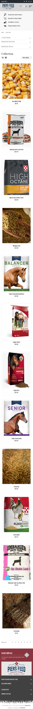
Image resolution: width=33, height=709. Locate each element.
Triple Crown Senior (16, 438)
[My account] (28, 1)
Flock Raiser (16, 535)
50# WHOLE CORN (16, 101)
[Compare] (24, 1)
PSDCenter (22, 708)
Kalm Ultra (16, 390)
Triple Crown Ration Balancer (16, 294)
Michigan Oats (16, 246)
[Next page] (30, 642)
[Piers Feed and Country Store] (8, 6)
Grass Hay (16, 486)
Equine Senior (16, 342)
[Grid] (2, 58)
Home (2, 32)
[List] (5, 58)
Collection (8, 32)
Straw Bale (16, 631)
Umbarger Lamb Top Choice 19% (16, 583)
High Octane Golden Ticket (16, 198)
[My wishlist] (26, 1)
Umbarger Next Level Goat (16, 149)
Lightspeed (27, 705)
